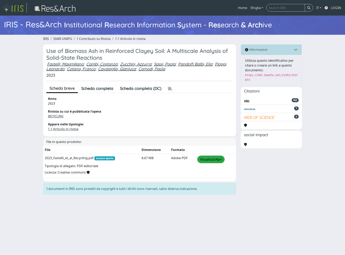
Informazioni (257, 50)
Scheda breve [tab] (62, 88)
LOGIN (336, 8)
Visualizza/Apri (211, 159)
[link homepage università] (56, 8)
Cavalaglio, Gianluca (117, 68)
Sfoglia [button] (255, 8)
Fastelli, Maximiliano (65, 64)
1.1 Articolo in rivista (130, 39)
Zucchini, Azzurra (135, 64)
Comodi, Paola (151, 68)
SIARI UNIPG (62, 39)
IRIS (46, 39)
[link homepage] (14, 8)
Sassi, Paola (164, 64)
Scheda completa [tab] (97, 88)
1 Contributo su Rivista (93, 39)
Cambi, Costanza (101, 64)
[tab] (170, 88)
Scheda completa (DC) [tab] (140, 88)
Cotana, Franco (81, 68)
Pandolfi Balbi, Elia (195, 64)
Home (242, 8)
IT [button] (317, 8)
